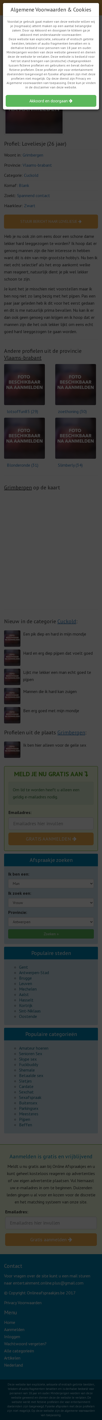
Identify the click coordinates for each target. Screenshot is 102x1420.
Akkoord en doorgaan (49, 100)
